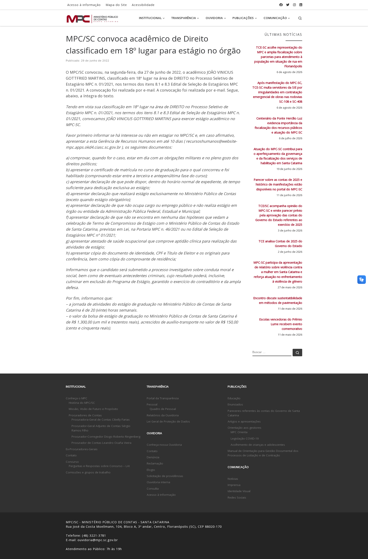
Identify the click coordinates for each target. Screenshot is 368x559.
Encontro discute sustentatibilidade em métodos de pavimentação (277, 300)
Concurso (72, 462)
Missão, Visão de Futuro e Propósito (93, 409)
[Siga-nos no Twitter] (287, 4)
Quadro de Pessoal (163, 409)
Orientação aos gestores (244, 428)
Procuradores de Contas (85, 415)
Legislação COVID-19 (245, 438)
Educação (234, 398)
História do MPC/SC (82, 403)
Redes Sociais (237, 497)
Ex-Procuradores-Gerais (82, 449)
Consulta (153, 488)
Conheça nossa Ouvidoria (164, 445)
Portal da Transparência (163, 398)
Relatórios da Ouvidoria (163, 415)
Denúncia (153, 457)
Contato (71, 455)
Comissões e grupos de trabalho (88, 472)
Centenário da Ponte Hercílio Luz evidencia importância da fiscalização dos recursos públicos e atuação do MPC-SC (278, 125)
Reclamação (155, 463)
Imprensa (234, 485)
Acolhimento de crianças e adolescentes (258, 445)
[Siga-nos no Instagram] (294, 4)
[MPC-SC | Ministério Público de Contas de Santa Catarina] (92, 18)
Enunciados (235, 404)
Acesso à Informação (161, 495)
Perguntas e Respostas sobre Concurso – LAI (99, 466)
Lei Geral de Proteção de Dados (168, 421)
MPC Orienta (239, 432)
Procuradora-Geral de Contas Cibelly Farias (101, 419)
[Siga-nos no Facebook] (281, 4)
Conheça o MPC (76, 398)
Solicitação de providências (165, 476)
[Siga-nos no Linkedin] (300, 4)
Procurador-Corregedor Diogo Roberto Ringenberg (106, 436)
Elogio (151, 470)
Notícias (233, 479)
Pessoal (152, 404)
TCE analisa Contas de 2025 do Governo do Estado (280, 243)
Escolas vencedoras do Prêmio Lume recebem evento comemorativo (280, 324)
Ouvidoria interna (158, 482)
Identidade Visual (239, 491)
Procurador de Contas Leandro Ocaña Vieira (101, 443)
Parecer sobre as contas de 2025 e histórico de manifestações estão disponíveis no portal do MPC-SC (278, 184)
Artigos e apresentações (244, 421)
